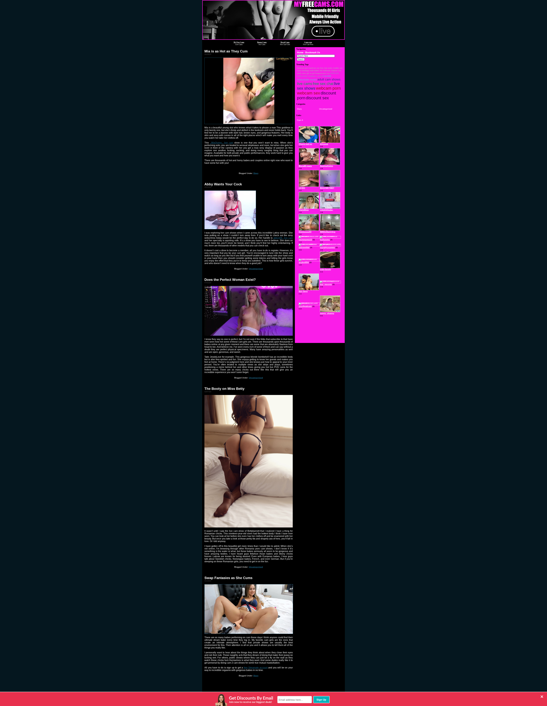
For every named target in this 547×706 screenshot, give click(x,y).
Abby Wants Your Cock (223, 184)
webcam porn (328, 88)
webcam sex (308, 93)
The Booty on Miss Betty (224, 389)
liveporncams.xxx (322, 73)
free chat (323, 68)
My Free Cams (239, 42)
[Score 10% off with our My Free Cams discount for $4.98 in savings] (273, 39)
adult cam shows (328, 79)
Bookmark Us (312, 52)
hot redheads (325, 71)
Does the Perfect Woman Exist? (230, 280)
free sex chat (323, 84)
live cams (304, 84)
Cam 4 (300, 120)
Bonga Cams (262, 42)
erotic (305, 76)
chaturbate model (307, 79)
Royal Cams (285, 42)
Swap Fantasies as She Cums (228, 578)
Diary (255, 173)
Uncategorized (256, 269)
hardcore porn (302, 68)
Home (300, 52)
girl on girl (311, 73)
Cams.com (308, 42)
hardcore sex (314, 68)
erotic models (333, 68)
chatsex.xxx (336, 71)
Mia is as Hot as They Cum (226, 51)
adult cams (301, 73)
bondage (305, 71)
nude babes (314, 71)
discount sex (317, 97)
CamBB (326, 76)
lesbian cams (315, 76)
